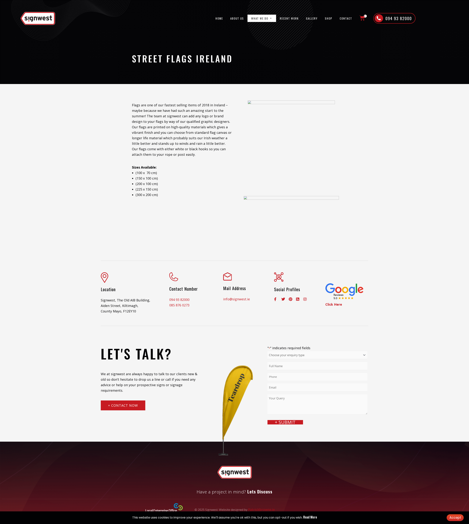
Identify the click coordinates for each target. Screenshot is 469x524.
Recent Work (289, 18)
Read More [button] (310, 517)
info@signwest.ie (236, 299)
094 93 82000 (179, 299)
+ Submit (285, 422)
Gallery (311, 18)
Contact (346, 18)
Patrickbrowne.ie (261, 509)
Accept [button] (455, 517)
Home (219, 18)
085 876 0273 (179, 305)
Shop (328, 18)
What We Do (259, 18)
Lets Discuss (259, 491)
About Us (237, 18)
